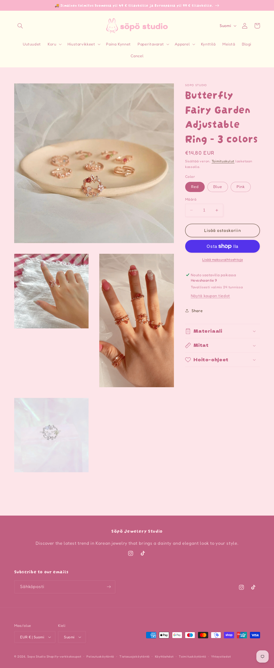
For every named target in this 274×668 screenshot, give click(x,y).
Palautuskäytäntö (100, 656)
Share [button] (197, 310)
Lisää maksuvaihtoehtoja (222, 260)
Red (195, 186)
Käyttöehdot (164, 656)
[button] (20, 26)
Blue (217, 186)
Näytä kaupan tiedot (210, 295)
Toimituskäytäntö (192, 656)
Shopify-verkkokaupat (64, 656)
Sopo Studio (36, 656)
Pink (241, 186)
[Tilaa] (108, 586)
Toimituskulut (223, 161)
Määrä (190, 199)
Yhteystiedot (221, 656)
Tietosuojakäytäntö (134, 656)
